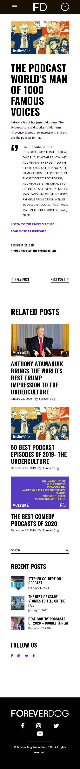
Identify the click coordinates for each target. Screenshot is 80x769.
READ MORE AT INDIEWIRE (28, 231)
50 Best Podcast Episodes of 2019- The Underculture (39, 454)
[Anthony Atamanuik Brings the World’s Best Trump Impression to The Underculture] (40, 340)
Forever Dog (47, 398)
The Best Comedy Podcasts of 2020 (34, 520)
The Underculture (44, 250)
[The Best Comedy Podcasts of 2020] (40, 493)
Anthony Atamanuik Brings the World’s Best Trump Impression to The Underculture (37, 377)
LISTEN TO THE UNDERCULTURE (32, 224)
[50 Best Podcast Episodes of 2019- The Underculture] (40, 423)
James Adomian (22, 250)
